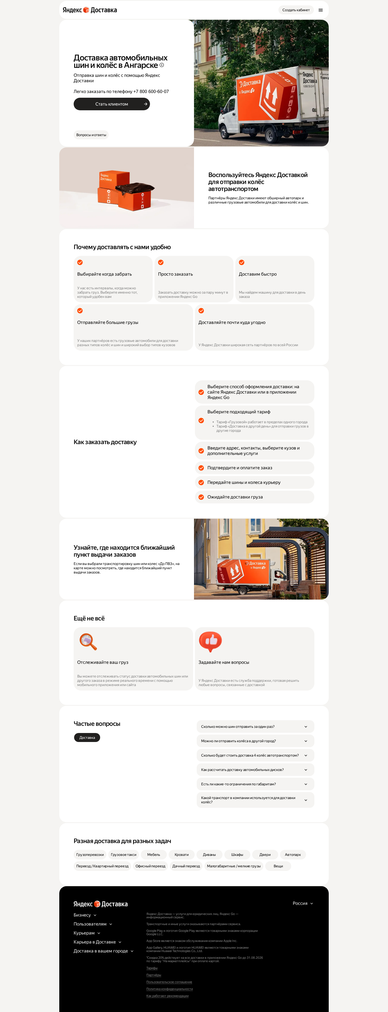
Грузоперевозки (90, 855)
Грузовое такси (123, 855)
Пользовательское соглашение (169, 982)
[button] (255, 726)
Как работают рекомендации (167, 996)
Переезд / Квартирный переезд (102, 866)
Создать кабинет (296, 10)
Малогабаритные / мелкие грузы (234, 866)
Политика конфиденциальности (169, 989)
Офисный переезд (150, 866)
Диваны (209, 855)
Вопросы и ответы (91, 135)
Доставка (87, 737)
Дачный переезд (186, 866)
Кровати (182, 855)
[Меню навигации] (320, 9)
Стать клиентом (111, 104)
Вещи (278, 866)
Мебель (153, 855)
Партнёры (153, 975)
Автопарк (293, 855)
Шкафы (237, 855)
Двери (265, 855)
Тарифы (152, 968)
